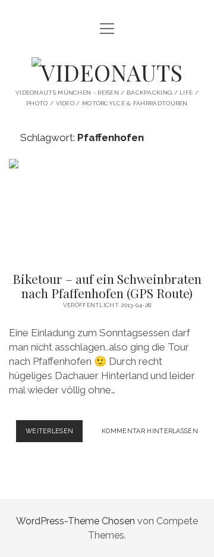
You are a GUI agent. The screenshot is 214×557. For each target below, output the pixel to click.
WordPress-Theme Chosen (75, 521)
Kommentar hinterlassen (150, 430)
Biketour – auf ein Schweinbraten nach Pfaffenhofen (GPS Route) (107, 208)
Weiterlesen (54, 434)
